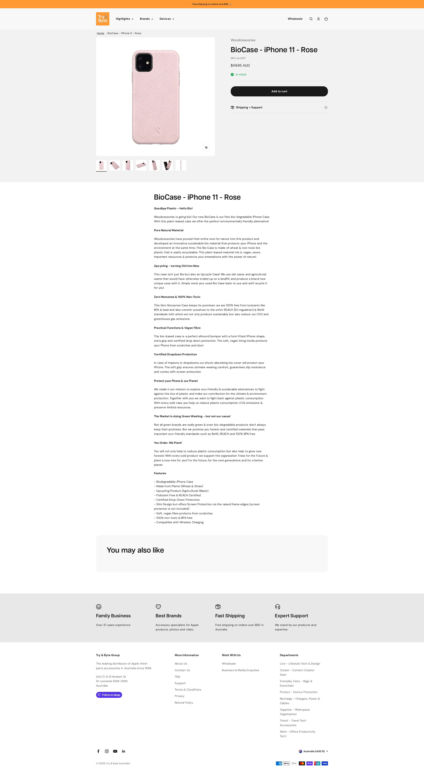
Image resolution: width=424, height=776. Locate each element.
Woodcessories (243, 40)
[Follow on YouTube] (115, 751)
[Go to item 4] (141, 166)
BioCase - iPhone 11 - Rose (124, 33)
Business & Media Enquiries (240, 670)
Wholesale (295, 19)
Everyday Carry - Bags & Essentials (296, 683)
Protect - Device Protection (299, 692)
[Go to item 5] (154, 166)
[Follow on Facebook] (98, 751)
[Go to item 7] (181, 166)
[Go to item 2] (114, 166)
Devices (165, 19)
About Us (181, 663)
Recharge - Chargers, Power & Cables (300, 701)
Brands (145, 19)
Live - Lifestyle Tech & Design (300, 663)
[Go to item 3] (128, 166)
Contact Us (182, 670)
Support (180, 683)
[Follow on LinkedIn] (123, 751)
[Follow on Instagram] (107, 751)
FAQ (177, 676)
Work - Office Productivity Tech (297, 734)
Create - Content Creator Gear (297, 672)
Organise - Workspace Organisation (295, 712)
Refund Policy (184, 702)
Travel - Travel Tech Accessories (293, 723)
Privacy (179, 696)
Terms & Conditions (188, 689)
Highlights (123, 19)
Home (100, 33)
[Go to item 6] (167, 166)
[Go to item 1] (101, 166)
